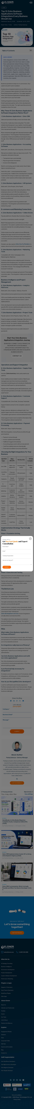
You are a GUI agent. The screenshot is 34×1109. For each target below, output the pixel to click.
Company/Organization (8, 555)
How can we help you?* (8, 560)
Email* (4, 551)
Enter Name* (6, 546)
